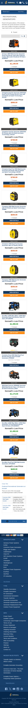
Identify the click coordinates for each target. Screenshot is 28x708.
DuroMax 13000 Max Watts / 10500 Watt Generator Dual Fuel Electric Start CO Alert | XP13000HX (14, 317)
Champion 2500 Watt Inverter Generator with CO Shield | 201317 (14, 280)
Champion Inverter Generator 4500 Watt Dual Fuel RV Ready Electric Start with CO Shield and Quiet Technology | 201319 (14, 95)
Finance (6, 643)
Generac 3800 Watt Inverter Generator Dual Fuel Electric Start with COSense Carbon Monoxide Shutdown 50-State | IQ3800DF (13, 56)
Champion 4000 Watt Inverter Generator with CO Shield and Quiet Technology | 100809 (14, 208)
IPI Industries (8, 576)
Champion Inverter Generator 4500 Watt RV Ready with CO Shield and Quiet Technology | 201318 (14, 133)
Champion (7, 560)
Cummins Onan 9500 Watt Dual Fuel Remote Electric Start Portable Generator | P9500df (13, 356)
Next (24, 521)
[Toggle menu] (2, 2)
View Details (14, 69)
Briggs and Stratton (9, 549)
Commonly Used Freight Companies (15, 621)
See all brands (7, 581)
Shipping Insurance (9, 629)
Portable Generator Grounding (13, 665)
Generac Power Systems (11, 543)
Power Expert (8, 616)
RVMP (6, 558)
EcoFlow (6, 571)
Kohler (6, 545)
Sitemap (6, 645)
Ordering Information (10, 632)
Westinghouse (8, 563)
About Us (6, 647)
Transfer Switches (9, 598)
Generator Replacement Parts (13, 605)
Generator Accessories (11, 600)
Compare (14, 66)
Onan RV (6, 554)
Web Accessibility (9, 640)
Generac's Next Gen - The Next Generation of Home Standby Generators (13, 671)
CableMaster (7, 552)
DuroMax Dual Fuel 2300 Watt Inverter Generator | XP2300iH (13, 463)
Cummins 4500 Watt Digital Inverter (6, 507)
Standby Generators (10, 589)
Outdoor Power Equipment (12, 607)
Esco (5, 567)
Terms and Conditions (10, 638)
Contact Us (7, 649)
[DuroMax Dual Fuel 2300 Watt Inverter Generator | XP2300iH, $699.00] (14, 450)
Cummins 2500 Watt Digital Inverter (6, 499)
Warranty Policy (8, 634)
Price (23, 36)
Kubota (6, 565)
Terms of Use (8, 623)
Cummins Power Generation (12, 547)
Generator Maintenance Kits (12, 602)
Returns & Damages (10, 627)
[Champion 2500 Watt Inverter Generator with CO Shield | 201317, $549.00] (14, 269)
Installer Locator (8, 618)
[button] (14, 12)
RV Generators (8, 593)
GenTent (6, 574)
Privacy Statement (9, 625)
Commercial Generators (11, 596)
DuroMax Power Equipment (12, 569)
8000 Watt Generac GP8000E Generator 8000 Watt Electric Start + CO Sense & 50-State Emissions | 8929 (14, 387)
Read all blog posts (10, 683)
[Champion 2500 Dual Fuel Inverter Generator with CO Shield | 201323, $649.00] (14, 233)
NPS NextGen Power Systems (13, 556)
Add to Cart (14, 72)
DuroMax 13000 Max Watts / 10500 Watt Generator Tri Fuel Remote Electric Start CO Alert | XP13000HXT (14, 424)
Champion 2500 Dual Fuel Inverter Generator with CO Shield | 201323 (12, 244)
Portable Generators (10, 591)
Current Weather (9, 636)
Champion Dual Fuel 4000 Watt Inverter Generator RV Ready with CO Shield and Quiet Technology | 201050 (14, 170)
